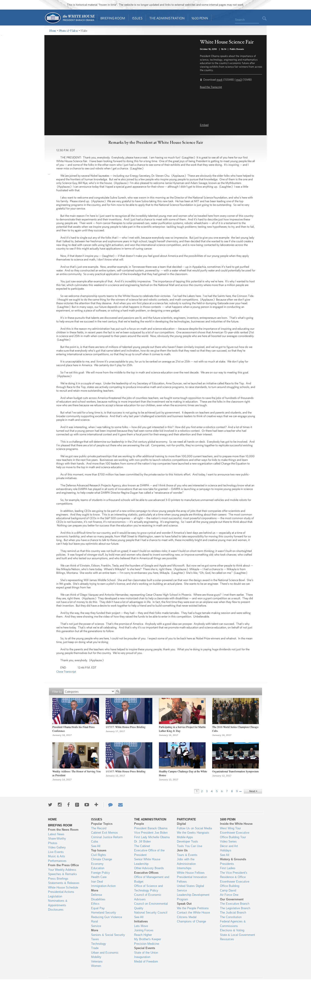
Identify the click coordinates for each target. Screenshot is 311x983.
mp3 (239, 79)
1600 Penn (199, 18)
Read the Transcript (211, 86)
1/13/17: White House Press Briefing (125, 771)
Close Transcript (66, 671)
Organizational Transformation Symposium (235, 771)
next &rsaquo (253, 791)
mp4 (219, 79)
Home (69, 18)
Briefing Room (112, 18)
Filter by (57, 691)
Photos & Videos (68, 31)
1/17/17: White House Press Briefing (125, 727)
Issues (137, 18)
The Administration (167, 18)
